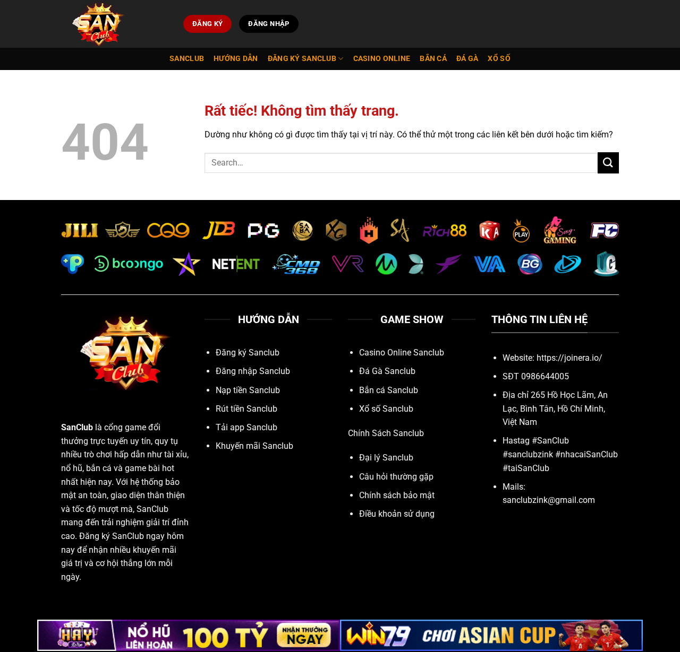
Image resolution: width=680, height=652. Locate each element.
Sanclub (186, 58)
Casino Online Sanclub (401, 352)
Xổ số (499, 58)
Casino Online (382, 58)
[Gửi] (608, 162)
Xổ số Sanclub (386, 409)
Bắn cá (433, 58)
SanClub (77, 427)
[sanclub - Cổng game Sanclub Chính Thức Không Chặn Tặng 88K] (114, 24)
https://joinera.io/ (569, 358)
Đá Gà (467, 58)
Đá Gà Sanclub (387, 371)
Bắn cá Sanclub (388, 390)
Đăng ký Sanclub (302, 58)
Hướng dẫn (236, 58)
